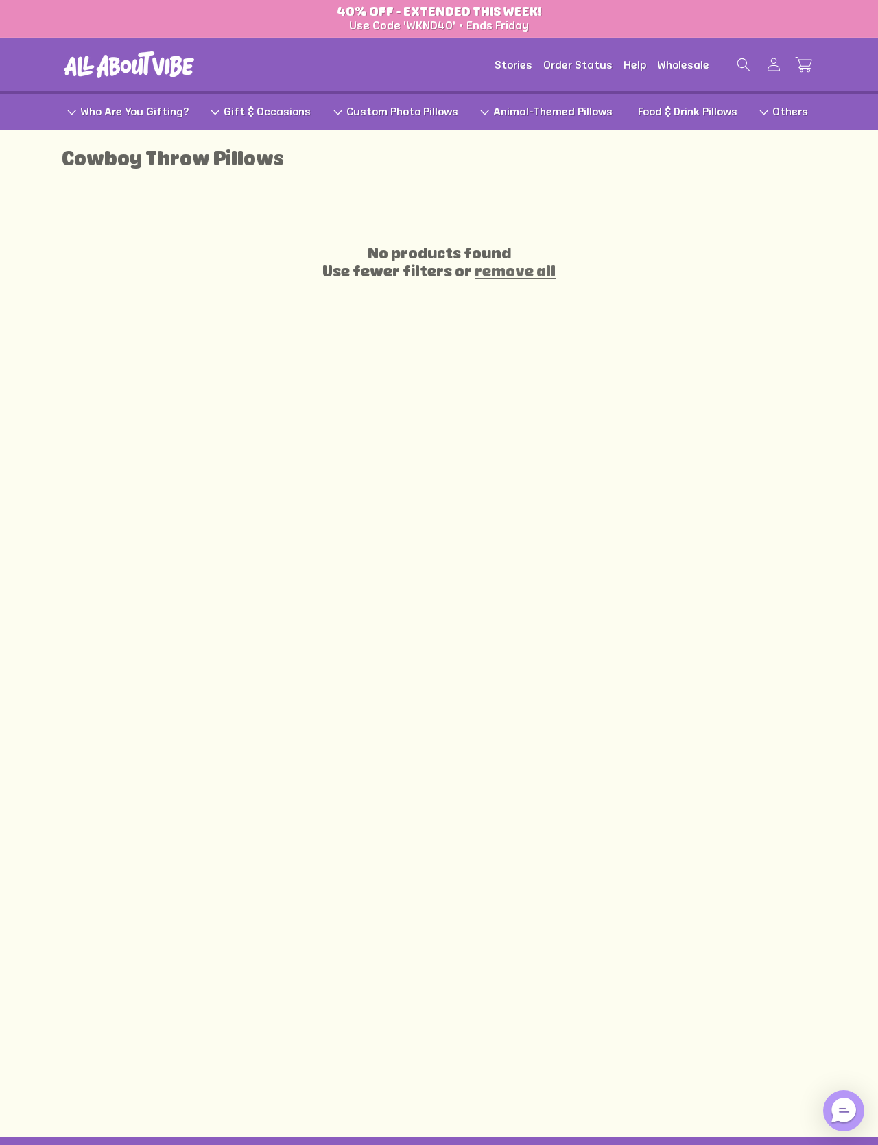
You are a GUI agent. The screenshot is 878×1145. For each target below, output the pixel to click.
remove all (515, 271)
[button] (743, 64)
